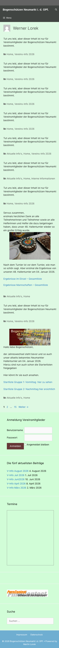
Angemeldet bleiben (38, 444)
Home (10, 54)
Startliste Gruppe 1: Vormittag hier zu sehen (27, 382)
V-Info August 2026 (18, 471)
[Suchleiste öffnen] (56, 9)
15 (15, 407)
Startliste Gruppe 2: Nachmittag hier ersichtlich (29, 389)
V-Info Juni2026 (16, 479)
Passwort (12, 437)
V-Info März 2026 (16, 487)
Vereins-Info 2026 (24, 54)
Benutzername (15, 430)
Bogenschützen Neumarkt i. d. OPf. (26, 9)
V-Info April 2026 (16, 483)
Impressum (21, 634)
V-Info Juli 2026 (15, 475)
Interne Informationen (43, 178)
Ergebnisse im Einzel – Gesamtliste (22, 278)
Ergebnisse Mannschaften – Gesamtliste (25, 285)
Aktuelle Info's (14, 153)
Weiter (23, 407)
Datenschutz (36, 634)
